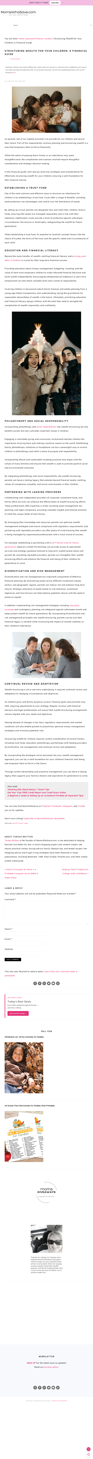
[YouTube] (53, 983)
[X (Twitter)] (49, 983)
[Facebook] (35, 983)
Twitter (81, 806)
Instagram (67, 806)
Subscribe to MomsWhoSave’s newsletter (44, 818)
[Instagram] (44, 983)
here (14, 72)
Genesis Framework (59, 1400)
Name (8, 929)
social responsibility (46, 426)
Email (8, 939)
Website (9, 949)
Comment (10, 899)
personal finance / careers (20, 823)
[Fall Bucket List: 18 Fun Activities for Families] (46, 1068)
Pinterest (46, 806)
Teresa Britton (12, 840)
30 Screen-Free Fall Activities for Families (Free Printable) (30, 1105)
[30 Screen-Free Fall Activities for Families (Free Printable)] (46, 1137)
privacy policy (51, 1367)
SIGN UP (31, 1363)
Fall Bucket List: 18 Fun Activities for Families (24, 1037)
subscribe (55, 3)
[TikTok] (58, 983)
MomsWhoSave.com (18, 12)
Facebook (56, 806)
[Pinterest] (40, 983)
